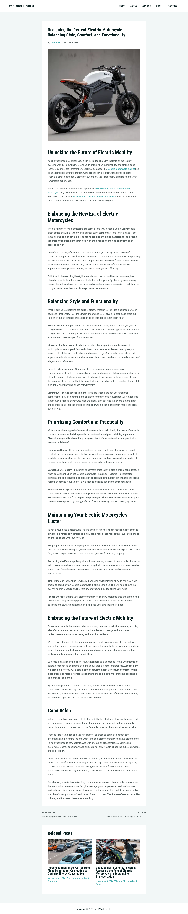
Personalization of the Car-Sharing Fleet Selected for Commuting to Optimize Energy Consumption (69, 870)
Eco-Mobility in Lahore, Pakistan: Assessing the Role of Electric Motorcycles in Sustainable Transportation (116, 872)
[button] (162, 6)
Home (122, 6)
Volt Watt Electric (21, 6)
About (133, 6)
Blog (158, 6)
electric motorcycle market (121, 168)
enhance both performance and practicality (94, 196)
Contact (172, 6)
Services (146, 6)
